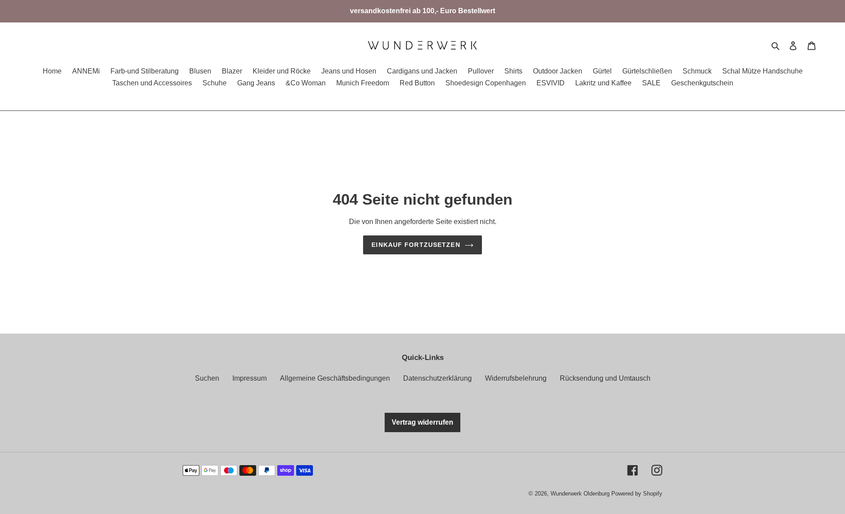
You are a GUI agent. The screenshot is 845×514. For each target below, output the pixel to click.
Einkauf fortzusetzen (415, 244)
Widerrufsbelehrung (516, 378)
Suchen (207, 378)
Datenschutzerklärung (437, 378)
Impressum (249, 378)
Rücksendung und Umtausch (605, 378)
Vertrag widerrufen (422, 422)
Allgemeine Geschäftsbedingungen (335, 378)
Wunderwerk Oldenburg (581, 493)
